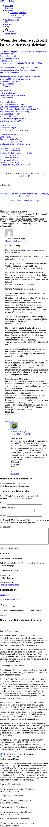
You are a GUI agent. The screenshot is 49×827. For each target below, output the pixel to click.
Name (3, 503)
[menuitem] (27, 5)
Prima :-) (3, 615)
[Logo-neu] (7, 1)
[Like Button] (1, 210)
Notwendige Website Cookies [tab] (12, 666)
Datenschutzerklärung (9, 599)
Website (3, 515)
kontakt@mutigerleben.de (10, 585)
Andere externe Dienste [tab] (9, 759)
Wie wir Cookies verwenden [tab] (12, 631)
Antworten (9, 421)
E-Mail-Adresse (7, 508)
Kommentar (5, 527)
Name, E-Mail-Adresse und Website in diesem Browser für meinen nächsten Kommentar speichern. (24, 521)
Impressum (4, 595)
